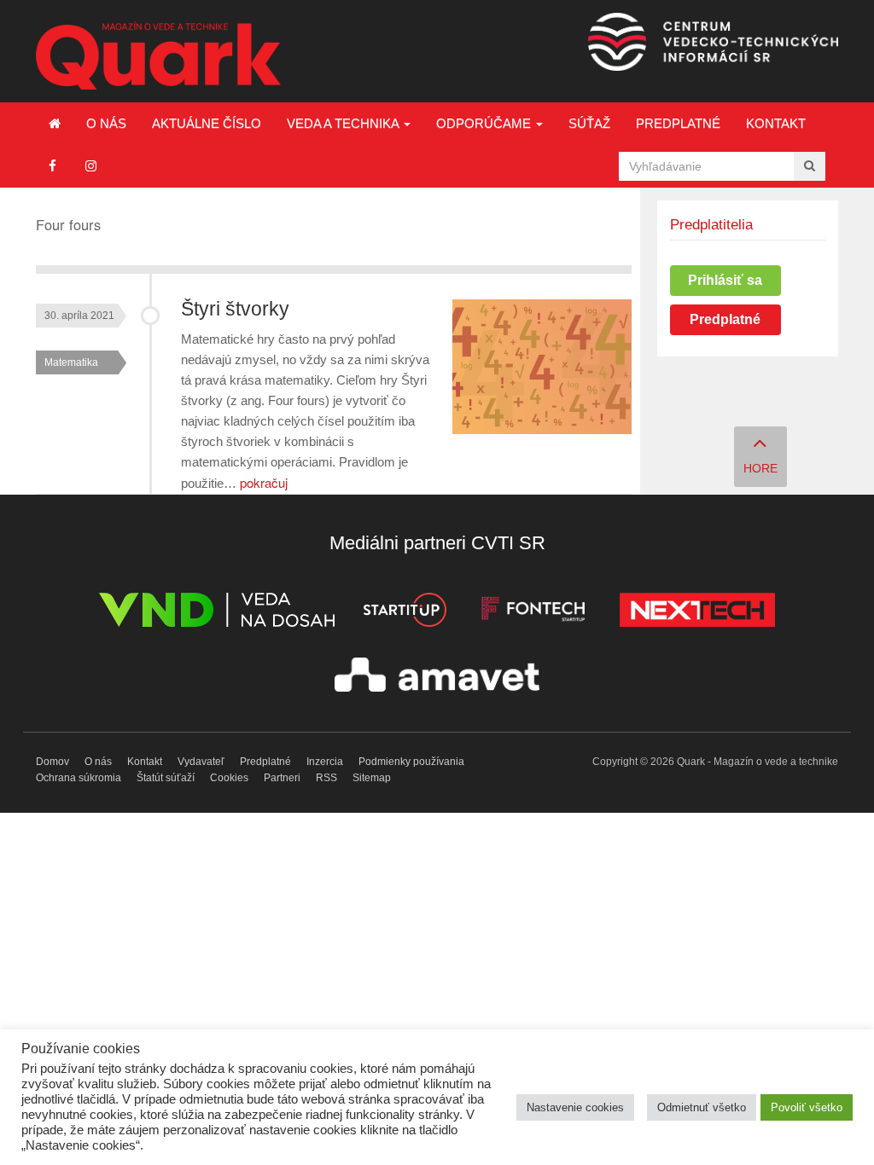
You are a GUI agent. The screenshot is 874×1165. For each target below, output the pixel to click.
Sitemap (372, 778)
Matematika (71, 362)
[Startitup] (405, 613)
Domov (52, 762)
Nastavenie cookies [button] (575, 1107)
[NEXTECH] (697, 613)
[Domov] (54, 123)
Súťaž (589, 123)
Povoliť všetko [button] (806, 1107)
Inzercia (324, 762)
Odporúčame (485, 123)
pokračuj (264, 482)
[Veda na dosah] (217, 613)
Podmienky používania (411, 762)
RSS (326, 778)
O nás (106, 123)
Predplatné (678, 123)
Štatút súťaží (166, 778)
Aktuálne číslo (206, 123)
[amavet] (437, 678)
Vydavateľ (201, 762)
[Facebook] (52, 166)
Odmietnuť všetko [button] (701, 1107)
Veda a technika (344, 123)
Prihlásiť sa (725, 280)
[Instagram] (91, 166)
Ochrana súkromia (78, 778)
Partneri (282, 778)
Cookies (229, 778)
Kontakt (776, 123)
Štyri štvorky (235, 309)
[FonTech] (533, 613)
